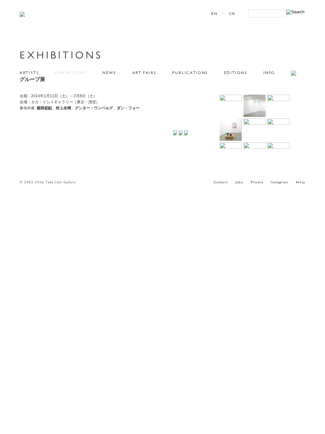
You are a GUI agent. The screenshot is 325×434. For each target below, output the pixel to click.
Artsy (300, 181)
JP (223, 13)
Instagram (279, 181)
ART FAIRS (144, 72)
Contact (221, 181)
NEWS (109, 72)
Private (257, 181)
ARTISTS (29, 72)
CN (232, 13)
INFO (269, 72)
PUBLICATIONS (190, 72)
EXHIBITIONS (71, 72)
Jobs (239, 181)
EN (214, 13)
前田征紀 (44, 108)
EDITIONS (236, 72)
